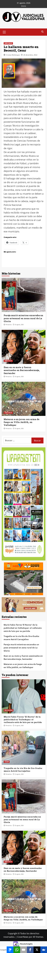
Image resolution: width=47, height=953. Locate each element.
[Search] (42, 32)
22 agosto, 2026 (19, 774)
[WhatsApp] (16, 949)
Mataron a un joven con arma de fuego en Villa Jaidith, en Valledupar (21, 422)
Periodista (9, 324)
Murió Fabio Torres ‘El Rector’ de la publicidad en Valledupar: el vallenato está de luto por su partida (23, 627)
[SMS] (10, 949)
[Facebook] (30, 949)
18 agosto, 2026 (19, 324)
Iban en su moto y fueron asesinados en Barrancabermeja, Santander (22, 370)
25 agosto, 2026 (19, 725)
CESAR (6, 762)
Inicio (23, 6)
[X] (37, 949)
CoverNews (22, 936)
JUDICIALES (8, 43)
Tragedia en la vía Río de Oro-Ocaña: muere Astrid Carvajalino (21, 638)
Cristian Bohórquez (13, 55)
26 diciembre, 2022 (30, 55)
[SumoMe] (43, 949)
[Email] (23, 949)
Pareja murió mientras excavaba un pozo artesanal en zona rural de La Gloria (23, 318)
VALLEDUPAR (8, 710)
